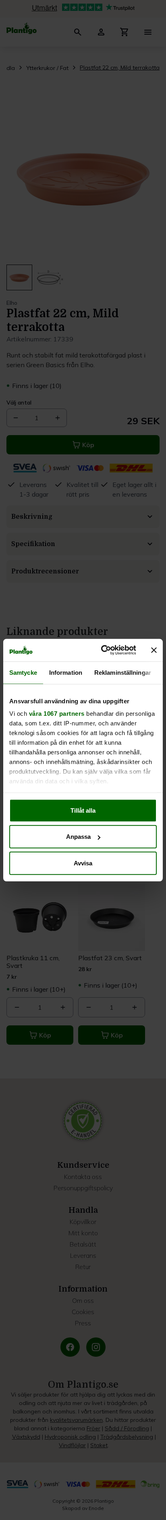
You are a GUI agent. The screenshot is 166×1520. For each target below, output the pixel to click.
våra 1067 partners (57, 713)
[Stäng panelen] (154, 650)
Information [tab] (65, 672)
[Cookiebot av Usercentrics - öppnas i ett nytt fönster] (102, 650)
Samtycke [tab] (23, 672)
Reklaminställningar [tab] (122, 672)
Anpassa (78, 836)
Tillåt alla (83, 810)
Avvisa (83, 862)
